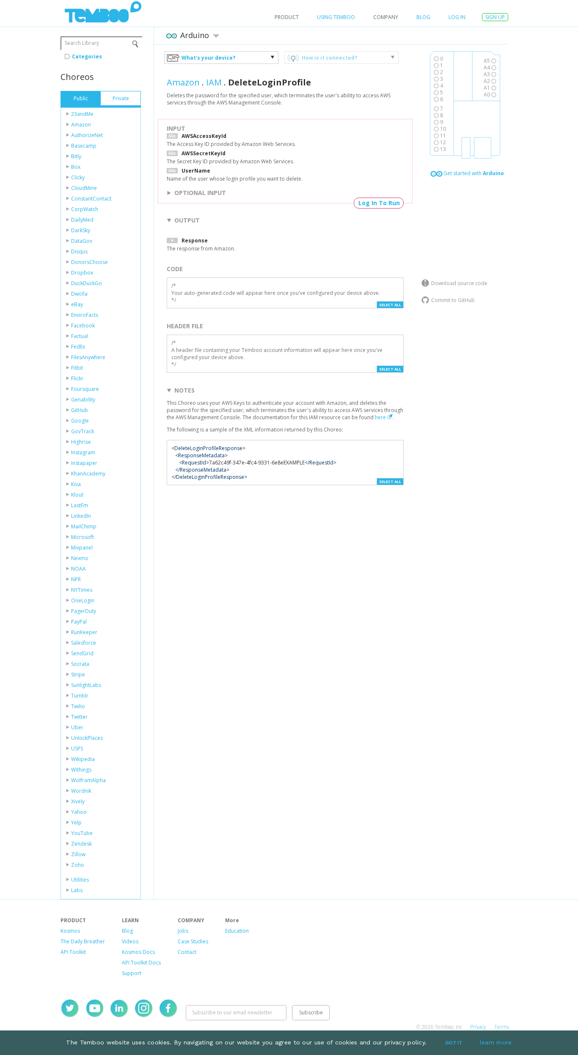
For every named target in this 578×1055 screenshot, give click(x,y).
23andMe (82, 114)
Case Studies (193, 941)
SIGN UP (495, 17)
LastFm (79, 505)
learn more (496, 1042)
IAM (214, 82)
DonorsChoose (89, 262)
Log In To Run (379, 203)
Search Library (82, 43)
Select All (390, 305)
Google (80, 420)
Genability (83, 399)
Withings (81, 769)
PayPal (79, 621)
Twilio (78, 706)
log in (457, 17)
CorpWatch (84, 209)
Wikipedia (83, 759)
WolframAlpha (88, 780)
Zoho (77, 864)
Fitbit (77, 367)
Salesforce (83, 642)
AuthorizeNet (87, 135)
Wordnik (81, 790)
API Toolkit (73, 952)
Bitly (76, 156)
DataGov (81, 241)
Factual (79, 336)
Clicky (78, 177)
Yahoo (79, 812)
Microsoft (82, 537)
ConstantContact (91, 198)
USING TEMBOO (336, 17)
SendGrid (82, 653)
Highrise (81, 441)
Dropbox (82, 272)
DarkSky (80, 230)
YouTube (82, 833)
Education (237, 930)
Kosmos (70, 930)
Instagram (83, 452)
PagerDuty (83, 611)
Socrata (80, 664)
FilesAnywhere (88, 357)
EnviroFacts (84, 315)
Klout (77, 494)
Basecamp (83, 145)
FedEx (78, 346)
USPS (77, 748)
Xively (78, 801)
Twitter (79, 716)
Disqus (79, 251)
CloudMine (84, 188)
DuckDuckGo (86, 283)
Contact (187, 952)
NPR (76, 579)
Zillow (78, 854)
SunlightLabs (86, 685)
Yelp (76, 822)
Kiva (76, 484)
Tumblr (79, 695)
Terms (501, 1026)
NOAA (78, 568)
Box (75, 166)
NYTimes (81, 589)
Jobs (183, 930)
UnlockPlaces (87, 738)
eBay (77, 304)
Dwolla (79, 293)
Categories (87, 56)
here (380, 417)
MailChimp (83, 526)
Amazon (81, 124)
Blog (423, 17)
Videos (130, 941)
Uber (77, 727)
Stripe (78, 674)
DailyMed (82, 219)
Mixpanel (82, 547)
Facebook (83, 325)
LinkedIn (81, 515)
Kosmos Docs (138, 952)
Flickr (77, 378)
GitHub (79, 410)
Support (131, 973)
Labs (77, 890)
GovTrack (82, 431)
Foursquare (85, 389)
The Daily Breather (83, 941)
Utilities (80, 879)
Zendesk (81, 843)
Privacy (478, 1026)
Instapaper (84, 463)
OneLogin (82, 600)
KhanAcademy (88, 473)
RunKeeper (84, 632)
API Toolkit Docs (141, 962)
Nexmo (79, 558)
